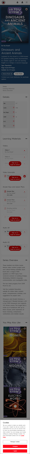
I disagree (15, 446)
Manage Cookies (15, 441)
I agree (15, 451)
